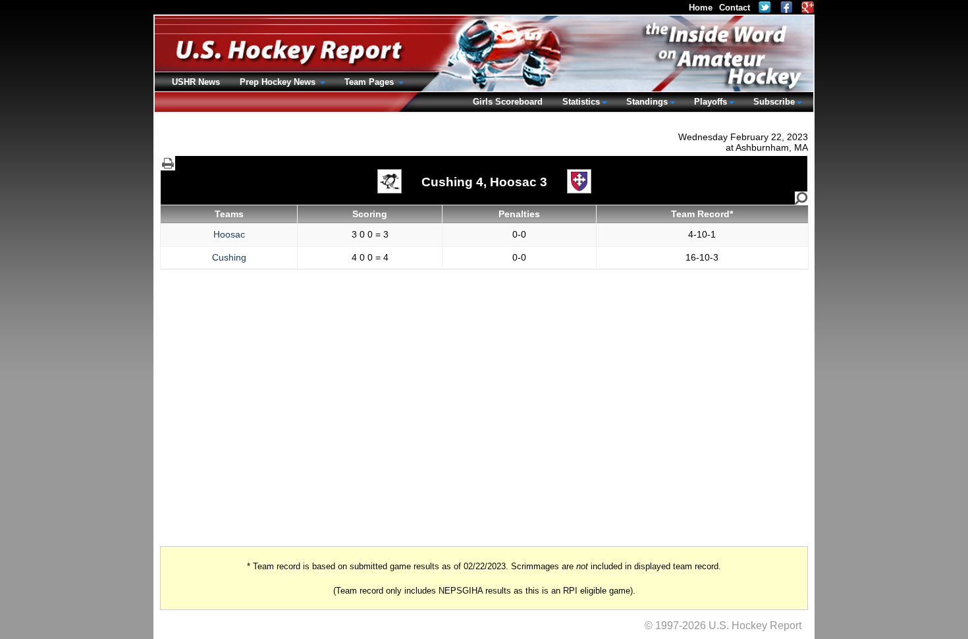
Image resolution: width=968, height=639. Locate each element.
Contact (734, 8)
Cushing (229, 257)
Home (701, 8)
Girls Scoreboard (508, 102)
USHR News (196, 82)
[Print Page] (168, 163)
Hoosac (229, 234)
